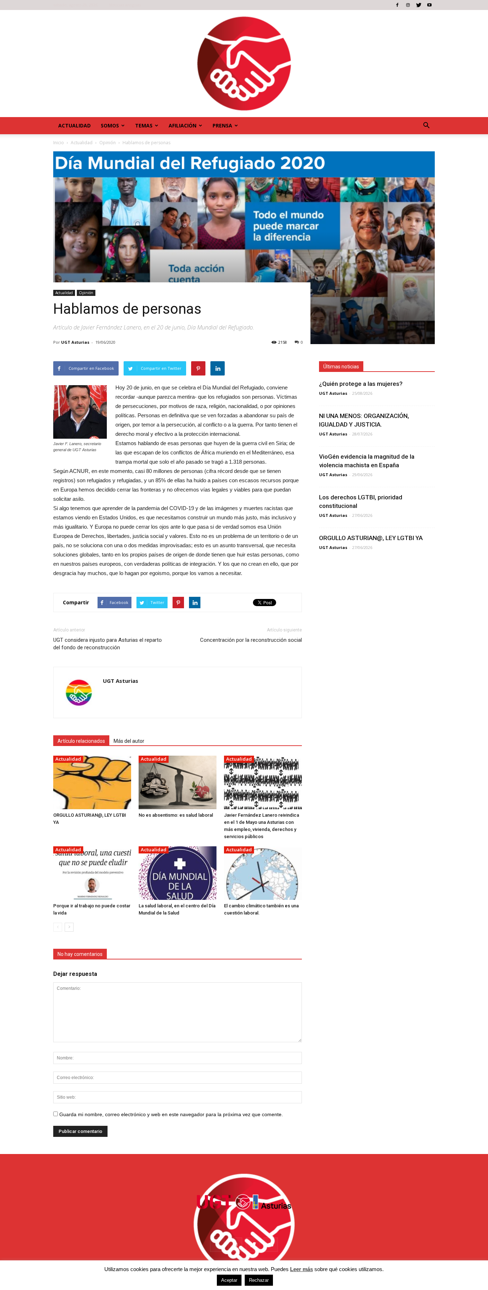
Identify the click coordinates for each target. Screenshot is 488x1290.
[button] (426, 125)
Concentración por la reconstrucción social (251, 640)
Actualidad (74, 125)
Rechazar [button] (259, 1280)
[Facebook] (397, 5)
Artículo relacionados (81, 741)
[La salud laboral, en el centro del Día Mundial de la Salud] (177, 873)
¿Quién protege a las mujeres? (361, 383)
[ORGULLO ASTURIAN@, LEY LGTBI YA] (92, 782)
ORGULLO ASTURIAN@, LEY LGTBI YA (371, 537)
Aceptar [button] (229, 1280)
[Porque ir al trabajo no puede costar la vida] (92, 873)
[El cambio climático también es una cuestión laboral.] (263, 873)
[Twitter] (418, 5)
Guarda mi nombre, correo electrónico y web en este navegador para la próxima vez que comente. (171, 1114)
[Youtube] (429, 5)
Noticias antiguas (125, 4)
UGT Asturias (75, 342)
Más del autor (129, 741)
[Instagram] (408, 5)
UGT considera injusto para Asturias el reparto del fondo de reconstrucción (107, 644)
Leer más (301, 1269)
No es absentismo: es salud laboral (176, 815)
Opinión (86, 292)
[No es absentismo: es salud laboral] (177, 782)
